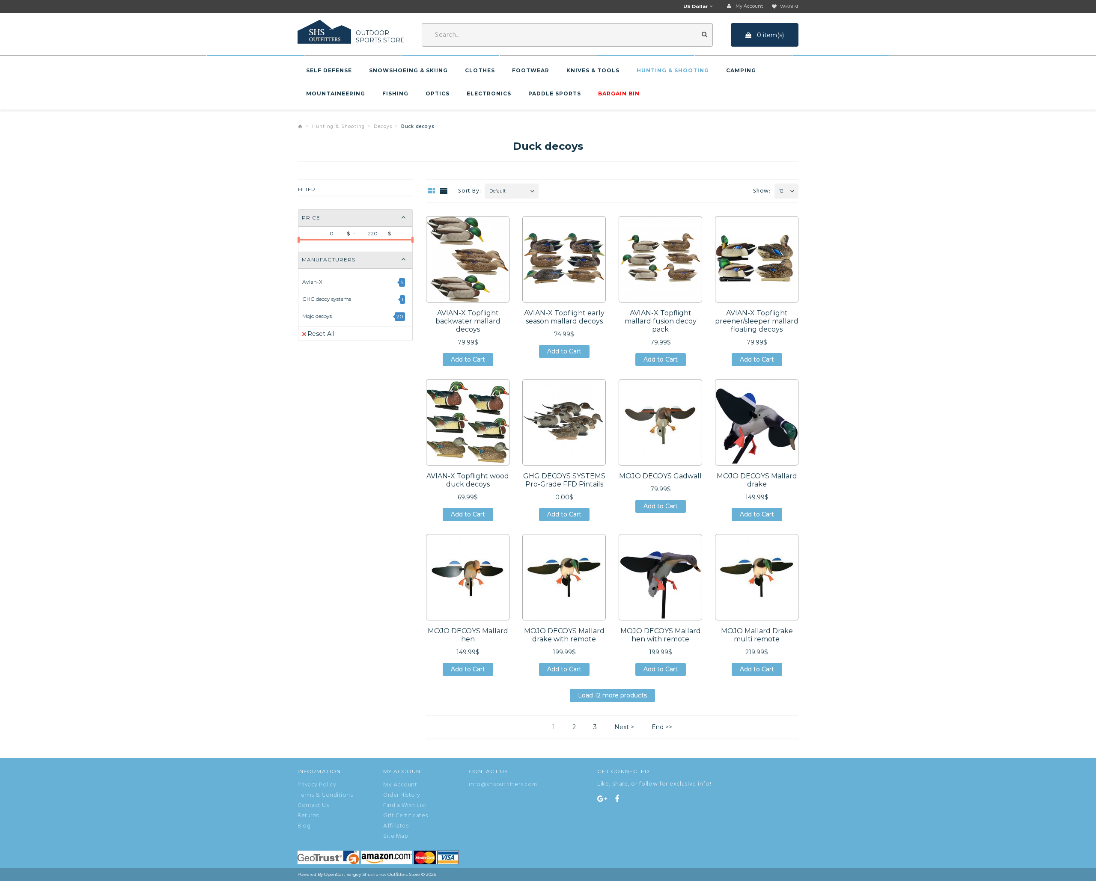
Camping (741, 71)
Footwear (530, 71)
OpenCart (334, 874)
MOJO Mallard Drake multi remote (757, 635)
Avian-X (312, 282)
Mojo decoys (317, 316)
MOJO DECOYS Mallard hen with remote (660, 635)
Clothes (480, 71)
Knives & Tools (592, 71)
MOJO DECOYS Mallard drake (757, 480)
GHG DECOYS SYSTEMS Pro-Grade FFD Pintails (564, 480)
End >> (662, 727)
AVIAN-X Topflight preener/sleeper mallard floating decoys (756, 321)
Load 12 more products (612, 696)
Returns (308, 816)
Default (497, 191)
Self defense (329, 71)
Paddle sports (554, 94)
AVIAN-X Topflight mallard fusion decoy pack (661, 321)
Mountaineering (335, 94)
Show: (762, 191)
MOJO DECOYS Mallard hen (468, 635)
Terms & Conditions (325, 795)
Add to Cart (468, 361)
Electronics (489, 94)
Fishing (395, 94)
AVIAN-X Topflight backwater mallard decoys (467, 321)
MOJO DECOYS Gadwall (660, 476)
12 (781, 191)
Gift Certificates (405, 816)
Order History (401, 795)
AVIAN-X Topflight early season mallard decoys (564, 317)
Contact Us (313, 806)
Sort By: (469, 191)
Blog (304, 826)
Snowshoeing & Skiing (408, 71)
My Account (400, 785)
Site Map (395, 836)
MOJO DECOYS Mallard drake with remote (564, 635)
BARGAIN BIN (619, 94)
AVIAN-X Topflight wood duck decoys (467, 480)
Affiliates (395, 826)
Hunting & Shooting (673, 71)
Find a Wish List (404, 806)
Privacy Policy (317, 785)
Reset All (320, 334)
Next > (624, 727)
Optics (438, 94)
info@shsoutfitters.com (503, 784)
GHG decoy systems (326, 299)
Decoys (383, 127)
